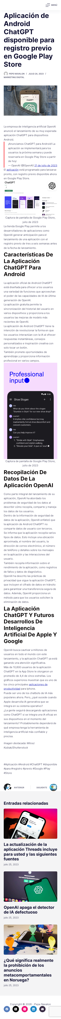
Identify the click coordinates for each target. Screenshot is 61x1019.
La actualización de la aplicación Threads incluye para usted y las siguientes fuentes (30, 851)
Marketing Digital (14, 77)
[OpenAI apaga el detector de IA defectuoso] (30, 886)
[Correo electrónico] (42, 1009)
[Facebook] (7, 1009)
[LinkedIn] (33, 1009)
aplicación (13, 169)
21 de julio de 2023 (45, 165)
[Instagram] (25, 1009)
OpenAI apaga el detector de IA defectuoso (29, 910)
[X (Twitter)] (16, 1009)
